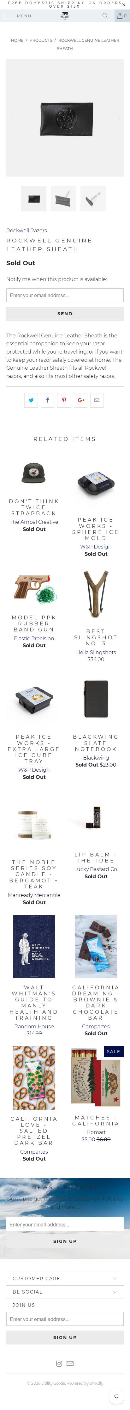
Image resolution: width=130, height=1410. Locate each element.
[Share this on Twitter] (31, 400)
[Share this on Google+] (80, 400)
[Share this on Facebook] (47, 400)
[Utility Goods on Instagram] (59, 1364)
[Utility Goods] (65, 15)
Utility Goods (53, 1383)
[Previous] (12, 118)
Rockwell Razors (26, 231)
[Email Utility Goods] (70, 1364)
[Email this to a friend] (97, 400)
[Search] (107, 16)
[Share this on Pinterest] (64, 400)
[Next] (117, 118)
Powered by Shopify (85, 1383)
